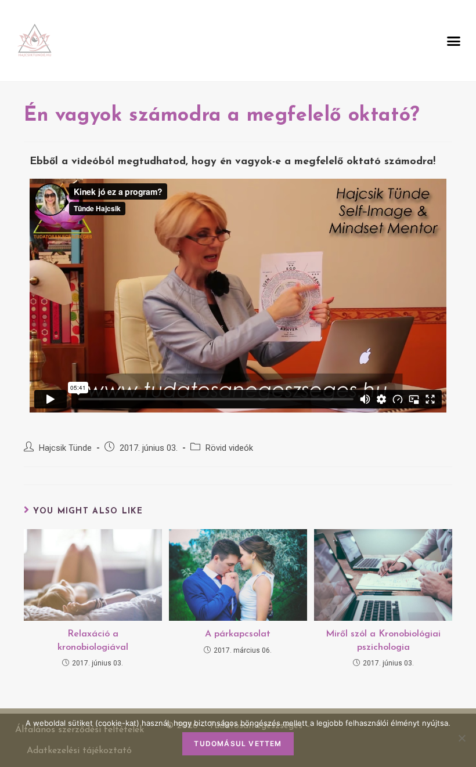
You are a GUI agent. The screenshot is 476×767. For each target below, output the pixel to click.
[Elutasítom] (461, 738)
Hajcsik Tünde (65, 448)
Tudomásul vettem (238, 743)
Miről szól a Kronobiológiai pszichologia (383, 640)
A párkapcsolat (238, 634)
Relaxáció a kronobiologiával (92, 640)
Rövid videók (229, 448)
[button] (454, 41)
